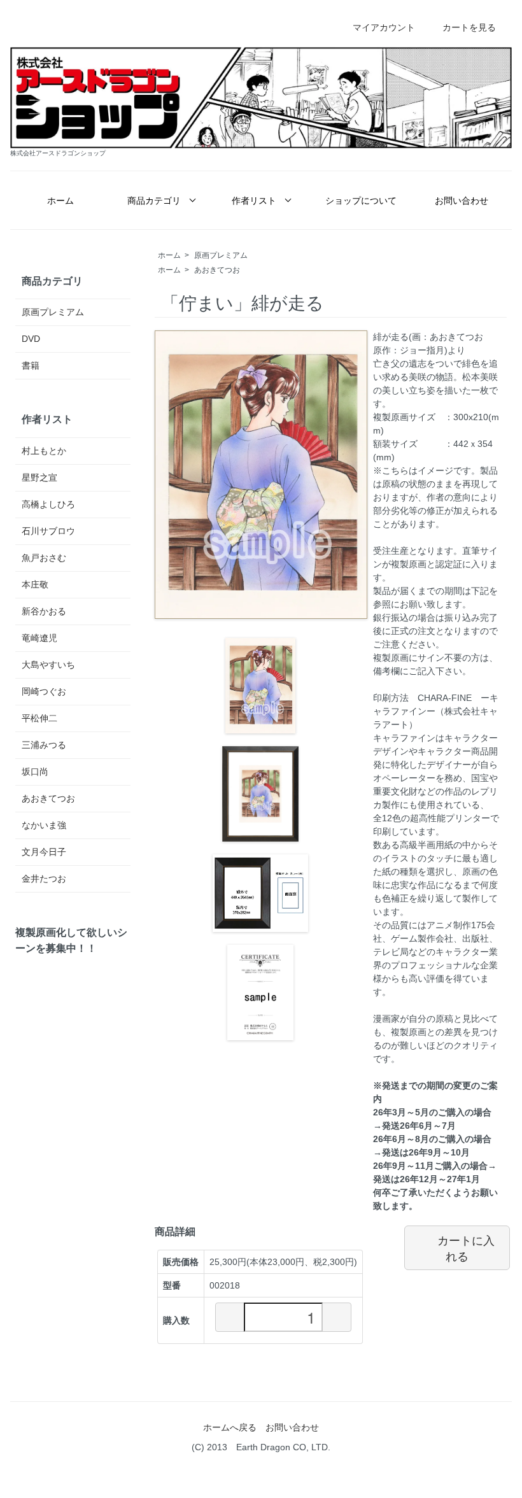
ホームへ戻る (230, 1427)
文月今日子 (44, 852)
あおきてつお (217, 269)
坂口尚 (35, 772)
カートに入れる (466, 1248)
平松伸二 (39, 718)
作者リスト (254, 200)
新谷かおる (44, 611)
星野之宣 (39, 477)
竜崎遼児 (39, 638)
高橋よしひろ (48, 504)
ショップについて (361, 200)
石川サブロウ (48, 531)
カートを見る (469, 27)
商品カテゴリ (154, 200)
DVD (31, 339)
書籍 (30, 365)
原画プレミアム (221, 255)
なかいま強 (44, 825)
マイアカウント (384, 27)
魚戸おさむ (44, 558)
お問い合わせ (461, 200)
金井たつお (44, 878)
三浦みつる (44, 745)
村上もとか (44, 451)
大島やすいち (48, 665)
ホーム (60, 200)
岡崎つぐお (44, 691)
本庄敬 (35, 584)
